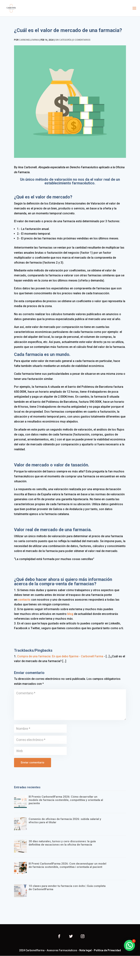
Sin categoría (63, 40)
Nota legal (85, 950)
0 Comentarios (81, 40)
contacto (23, 599)
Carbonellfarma (29, 40)
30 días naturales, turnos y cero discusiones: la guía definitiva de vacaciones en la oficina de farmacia (62, 843)
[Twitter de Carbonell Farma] (71, 936)
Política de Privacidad (107, 950)
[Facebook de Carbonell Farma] (59, 936)
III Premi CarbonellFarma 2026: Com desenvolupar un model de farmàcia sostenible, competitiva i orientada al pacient (67, 865)
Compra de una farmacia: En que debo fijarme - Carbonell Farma (60, 656)
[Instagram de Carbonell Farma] (82, 936)
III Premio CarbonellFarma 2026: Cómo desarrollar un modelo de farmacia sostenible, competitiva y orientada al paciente (66, 800)
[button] (129, 945)
